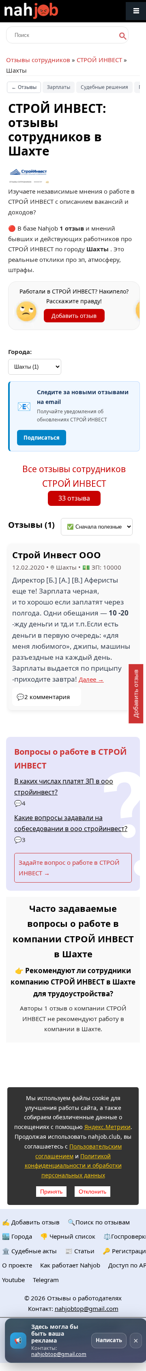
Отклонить (92, 1191)
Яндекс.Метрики (107, 1127)
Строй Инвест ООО (56, 554)
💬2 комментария (43, 697)
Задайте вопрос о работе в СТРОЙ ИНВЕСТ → (69, 867)
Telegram (46, 1280)
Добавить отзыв (74, 316)
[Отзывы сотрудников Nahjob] (48, 11)
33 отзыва (74, 498)
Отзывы (23, 87)
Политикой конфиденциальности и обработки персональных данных (73, 1165)
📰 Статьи (79, 1251)
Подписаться (42, 437)
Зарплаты (58, 87)
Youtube (13, 1280)
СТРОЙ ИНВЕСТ (99, 60)
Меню (136, 11)
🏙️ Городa (17, 1236)
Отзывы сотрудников (38, 60)
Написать (109, 1340)
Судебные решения (104, 87)
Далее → (91, 679)
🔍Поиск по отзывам (99, 1222)
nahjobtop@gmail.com (86, 1308)
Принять (51, 1191)
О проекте (17, 1265)
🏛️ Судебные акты (29, 1251)
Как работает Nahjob (70, 1265)
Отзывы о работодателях (84, 1298)
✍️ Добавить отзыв (31, 1222)
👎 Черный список (67, 1236)
